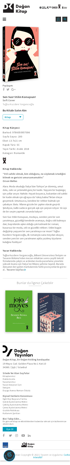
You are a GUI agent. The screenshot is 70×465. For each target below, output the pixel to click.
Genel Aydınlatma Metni (15, 401)
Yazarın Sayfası (16, 269)
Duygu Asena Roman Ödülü (17, 390)
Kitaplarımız (9, 376)
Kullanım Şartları (11, 413)
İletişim (6, 387)
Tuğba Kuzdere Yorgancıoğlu (18, 104)
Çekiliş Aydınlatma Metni (15, 404)
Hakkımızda (9, 379)
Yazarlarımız (9, 382)
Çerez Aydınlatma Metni (15, 407)
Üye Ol (9, 429)
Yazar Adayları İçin (12, 384)
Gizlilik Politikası (11, 410)
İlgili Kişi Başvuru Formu (15, 399)
